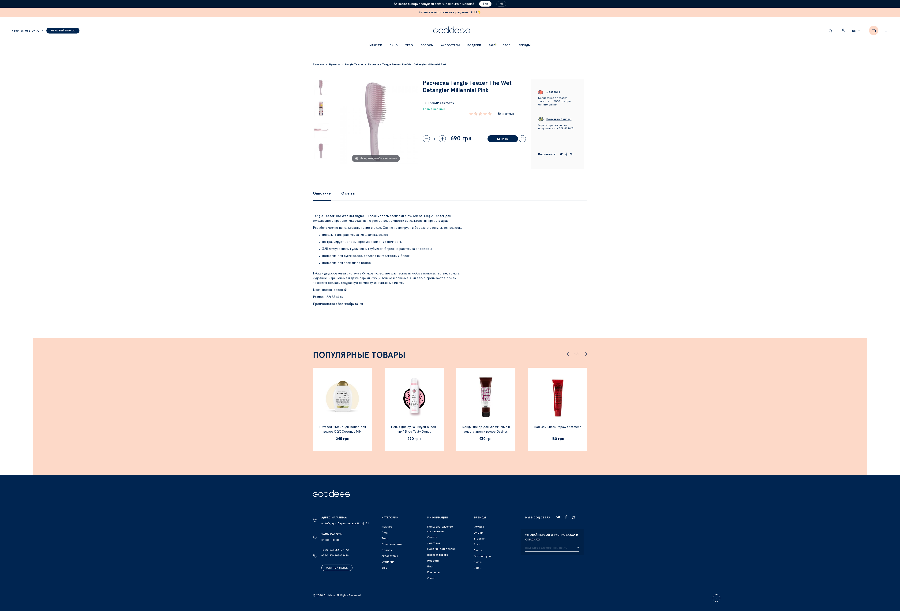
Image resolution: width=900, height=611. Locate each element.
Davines (479, 526)
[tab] (322, 193)
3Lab (477, 544)
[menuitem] (506, 45)
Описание (322, 193)
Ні (501, 4)
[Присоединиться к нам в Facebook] (566, 517)
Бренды (524, 45)
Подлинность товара (441, 548)
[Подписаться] (578, 548)
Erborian (479, 538)
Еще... (478, 567)
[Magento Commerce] (451, 30)
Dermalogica (482, 556)
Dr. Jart (478, 532)
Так (485, 4)
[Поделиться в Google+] (572, 154)
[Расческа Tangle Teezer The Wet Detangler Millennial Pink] (321, 87)
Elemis (478, 550)
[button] (856, 31)
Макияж (387, 526)
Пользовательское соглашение (440, 529)
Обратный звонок (337, 568)
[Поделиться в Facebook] (566, 154)
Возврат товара (437, 554)
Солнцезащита (392, 544)
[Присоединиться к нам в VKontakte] (558, 517)
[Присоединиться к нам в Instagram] (573, 517)
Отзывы (348, 193)
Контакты (433, 572)
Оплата (432, 537)
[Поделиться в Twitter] (561, 154)
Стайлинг (388, 561)
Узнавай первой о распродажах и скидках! (551, 537)
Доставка (433, 543)
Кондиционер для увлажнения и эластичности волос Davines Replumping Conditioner (486, 431)
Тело (385, 538)
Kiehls (478, 562)
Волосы (387, 550)
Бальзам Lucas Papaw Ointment (557, 427)
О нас (431, 578)
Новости (433, 560)
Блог (430, 566)
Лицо (385, 532)
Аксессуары (390, 556)
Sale (384, 567)
